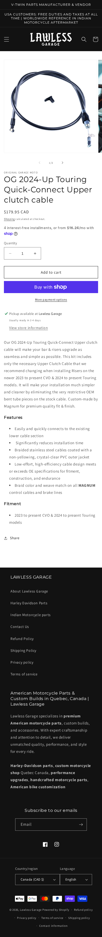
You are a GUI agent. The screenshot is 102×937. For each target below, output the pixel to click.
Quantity (10, 243)
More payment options (51, 299)
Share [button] (15, 538)
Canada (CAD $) (32, 879)
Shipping (9, 219)
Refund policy (83, 910)
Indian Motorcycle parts (30, 614)
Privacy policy (21, 662)
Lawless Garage (31, 910)
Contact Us (19, 626)
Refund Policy (22, 638)
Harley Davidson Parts (29, 603)
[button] (6, 39)
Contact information (53, 926)
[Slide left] (39, 162)
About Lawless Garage (29, 591)
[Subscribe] (81, 824)
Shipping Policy (23, 650)
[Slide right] (62, 162)
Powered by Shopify (55, 910)
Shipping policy (79, 918)
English (70, 879)
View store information (28, 327)
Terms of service (24, 674)
